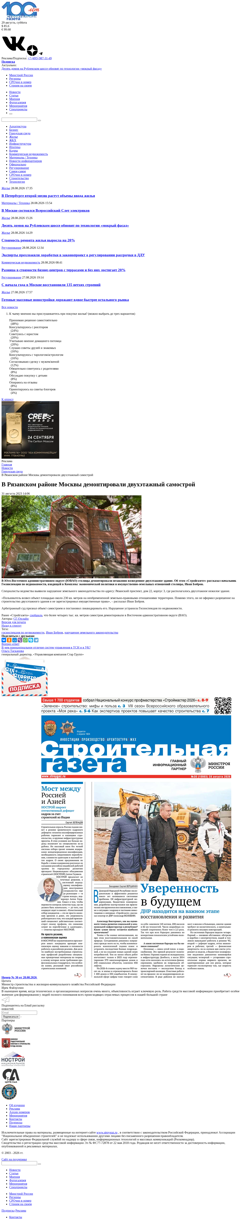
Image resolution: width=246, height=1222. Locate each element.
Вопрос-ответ (10, 644)
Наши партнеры (19, 1126)
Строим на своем (20, 85)
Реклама (14, 1108)
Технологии (17, 181)
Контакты (15, 1119)
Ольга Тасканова (13, 651)
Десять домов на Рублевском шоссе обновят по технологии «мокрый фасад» (52, 68)
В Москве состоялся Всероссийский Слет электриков (46, 210)
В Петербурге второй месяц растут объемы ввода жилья (48, 196)
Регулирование (19, 167)
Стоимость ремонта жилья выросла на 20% (38, 240)
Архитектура (17, 126)
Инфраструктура (20, 143)
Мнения (14, 1176)
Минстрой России (21, 75)
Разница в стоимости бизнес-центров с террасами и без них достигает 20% (63, 270)
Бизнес (13, 129)
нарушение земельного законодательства (91, 632)
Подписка (15, 1122)
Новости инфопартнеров (25, 161)
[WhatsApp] (25, 640)
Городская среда (19, 133)
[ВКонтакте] (4, 640)
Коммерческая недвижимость (28, 154)
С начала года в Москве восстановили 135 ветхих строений (51, 285)
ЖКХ (12, 140)
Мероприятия (18, 1115)
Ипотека (14, 147)
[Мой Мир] (14, 640)
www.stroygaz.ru (106, 1132)
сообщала (36, 615)
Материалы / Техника (23, 157)
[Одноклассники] (9, 640)
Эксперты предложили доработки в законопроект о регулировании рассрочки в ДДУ (73, 255)
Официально (17, 164)
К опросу (8, 399)
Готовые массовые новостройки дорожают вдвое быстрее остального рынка (65, 300)
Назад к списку (12, 625)
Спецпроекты (18, 1187)
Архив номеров (19, 1112)
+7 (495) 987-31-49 (40, 58)
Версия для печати (14, 622)
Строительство (19, 178)
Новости (15, 1170)
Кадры (13, 150)
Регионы (15, 78)
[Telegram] (36, 640)
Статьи (13, 1173)
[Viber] (20, 640)
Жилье (13, 136)
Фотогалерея (17, 1180)
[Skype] (30, 640)
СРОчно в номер (20, 82)
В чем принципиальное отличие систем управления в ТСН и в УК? (46, 647)
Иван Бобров (54, 632)
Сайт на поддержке (14, 1159)
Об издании (17, 1105)
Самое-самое (17, 171)
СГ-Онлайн (21, 618)
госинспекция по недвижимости (23, 632)
